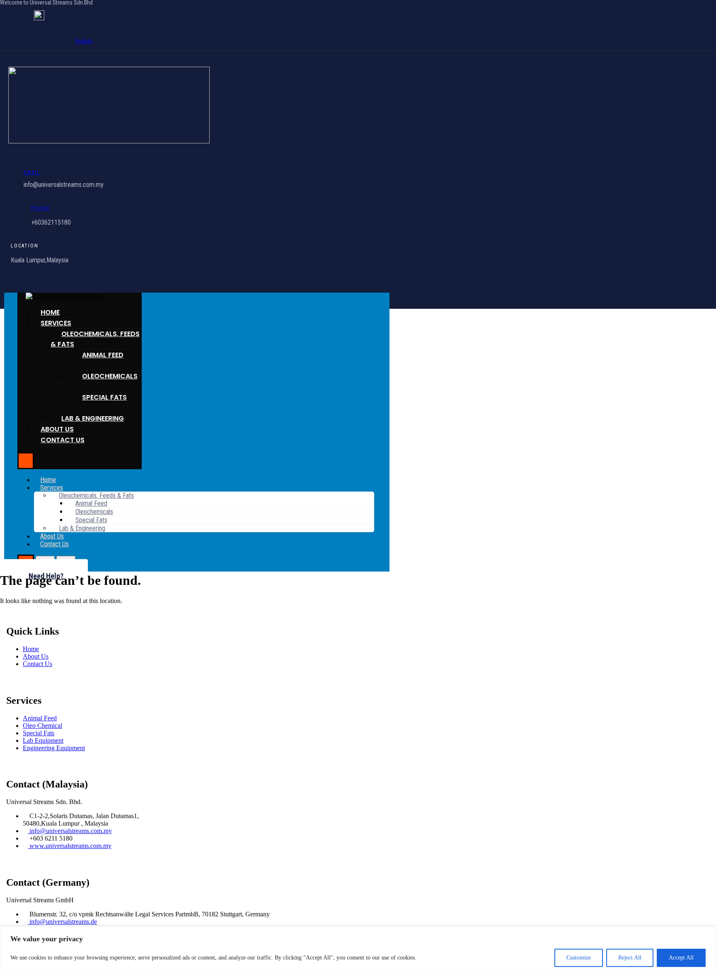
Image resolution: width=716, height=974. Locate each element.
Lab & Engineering (92, 418)
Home (50, 312)
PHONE (40, 208)
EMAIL (32, 172)
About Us (57, 429)
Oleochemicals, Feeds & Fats (95, 339)
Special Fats (104, 397)
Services (56, 323)
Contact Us (63, 440)
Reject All (629, 958)
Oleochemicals (110, 376)
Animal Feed (102, 355)
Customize (578, 958)
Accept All (681, 958)
